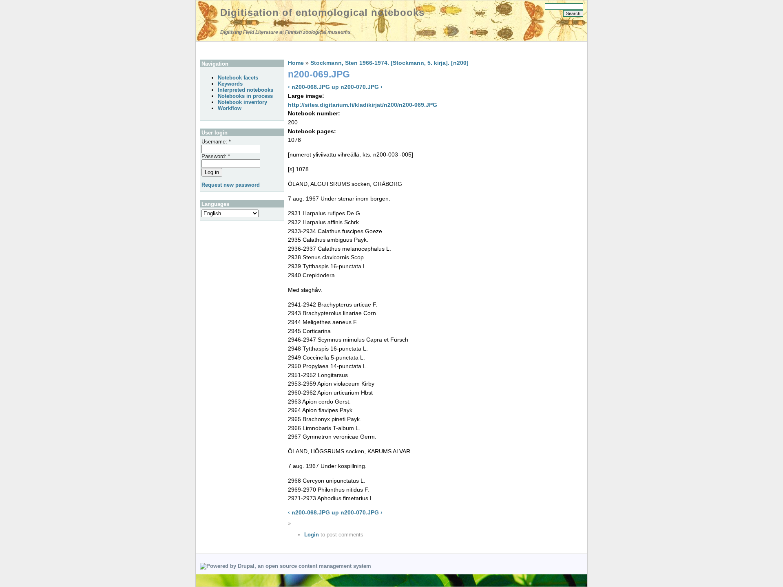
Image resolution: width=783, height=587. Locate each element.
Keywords (230, 84)
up (335, 87)
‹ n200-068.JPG (309, 87)
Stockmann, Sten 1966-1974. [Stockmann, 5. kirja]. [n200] (389, 63)
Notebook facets (238, 78)
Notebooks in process (245, 96)
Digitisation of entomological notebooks (322, 12)
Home (296, 63)
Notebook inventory (242, 102)
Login (311, 535)
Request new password (230, 185)
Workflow (229, 108)
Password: (215, 156)
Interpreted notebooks (245, 90)
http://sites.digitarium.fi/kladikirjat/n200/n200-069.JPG (362, 105)
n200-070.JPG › (362, 87)
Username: (216, 142)
